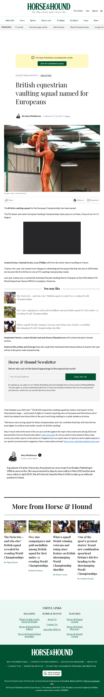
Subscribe (10, 20)
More (96, 20)
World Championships (79, 27)
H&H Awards (58, 27)
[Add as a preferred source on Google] (52, 673)
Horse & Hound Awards (74, 620)
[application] (52, 238)
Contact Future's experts (44, 662)
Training (61, 20)
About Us (52, 619)
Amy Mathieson (33, 116)
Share (11, 200)
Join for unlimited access (52, 63)
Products (74, 20)
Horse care (46, 20)
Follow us (80, 200)
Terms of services (41, 385)
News (22, 20)
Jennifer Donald (86, 578)
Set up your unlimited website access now (81, 441)
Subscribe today (48, 434)
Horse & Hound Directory (74, 627)
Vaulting (45, 75)
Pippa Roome (12, 562)
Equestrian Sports (27, 75)
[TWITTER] (40, 455)
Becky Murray (37, 570)
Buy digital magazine (72, 662)
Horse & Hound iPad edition (29, 627)
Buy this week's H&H (17, 662)
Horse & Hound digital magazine (29, 635)
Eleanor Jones (61, 574)
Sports (33, 20)
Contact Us (51, 624)
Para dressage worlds (38, 27)
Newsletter (94, 200)
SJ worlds (19, 27)
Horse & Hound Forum (74, 635)
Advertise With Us (52, 629)
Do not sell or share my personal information (71, 666)
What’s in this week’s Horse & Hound (29, 620)
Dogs (86, 20)
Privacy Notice (88, 385)
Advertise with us (33, 666)
